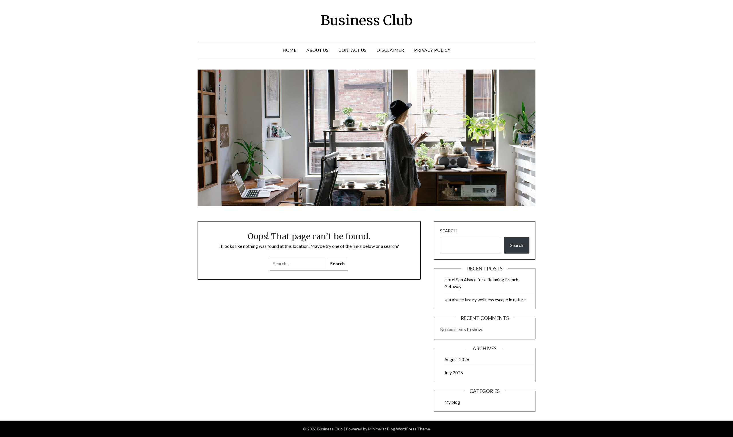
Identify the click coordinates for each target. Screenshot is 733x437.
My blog (452, 402)
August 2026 (456, 359)
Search (448, 230)
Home (289, 50)
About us (317, 50)
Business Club (367, 20)
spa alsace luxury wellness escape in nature (485, 299)
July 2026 (453, 372)
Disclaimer (390, 50)
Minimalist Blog (381, 428)
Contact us (352, 50)
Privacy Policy (432, 50)
